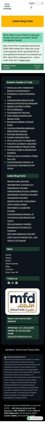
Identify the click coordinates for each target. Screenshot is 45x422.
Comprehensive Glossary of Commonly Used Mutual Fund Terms (21, 165)
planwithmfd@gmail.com (20, 336)
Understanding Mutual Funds (20, 100)
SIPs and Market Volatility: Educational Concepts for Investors (19, 227)
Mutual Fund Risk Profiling (19, 106)
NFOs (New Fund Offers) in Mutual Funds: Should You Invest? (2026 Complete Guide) (21, 38)
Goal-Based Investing (7, 6)
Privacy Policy (34, 349)
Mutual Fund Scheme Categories (22, 103)
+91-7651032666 (26, 327)
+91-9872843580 (23, 330)
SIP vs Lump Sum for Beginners (21, 140)
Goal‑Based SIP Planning (18, 112)
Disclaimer (10, 349)
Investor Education (9, 67)
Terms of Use (21, 349)
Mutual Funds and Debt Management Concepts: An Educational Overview (20, 184)
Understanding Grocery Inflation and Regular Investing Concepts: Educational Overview (22, 194)
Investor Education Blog (18, 137)
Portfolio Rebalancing (17, 134)
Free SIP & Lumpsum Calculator (22, 143)
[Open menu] (31, 7)
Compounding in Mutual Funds (21, 146)
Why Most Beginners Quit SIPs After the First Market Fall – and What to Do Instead (22, 237)
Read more (24, 60)
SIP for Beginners (15, 109)
